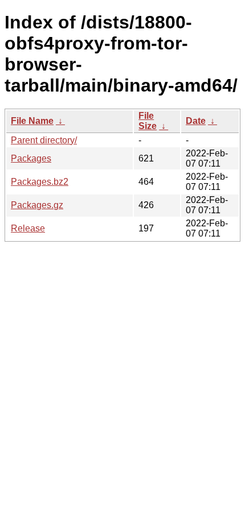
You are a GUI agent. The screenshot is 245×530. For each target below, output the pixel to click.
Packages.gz (37, 205)
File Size (147, 121)
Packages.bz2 (39, 182)
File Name (32, 121)
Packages (31, 158)
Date (196, 121)
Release (28, 228)
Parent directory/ (44, 140)
